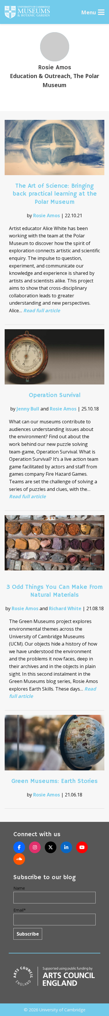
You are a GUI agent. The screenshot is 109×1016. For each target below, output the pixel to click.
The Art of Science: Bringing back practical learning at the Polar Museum (54, 194)
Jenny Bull (28, 409)
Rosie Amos (46, 215)
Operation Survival (55, 395)
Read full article (41, 310)
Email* (19, 910)
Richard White (65, 608)
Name (19, 888)
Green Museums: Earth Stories (54, 781)
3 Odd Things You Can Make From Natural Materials (54, 591)
